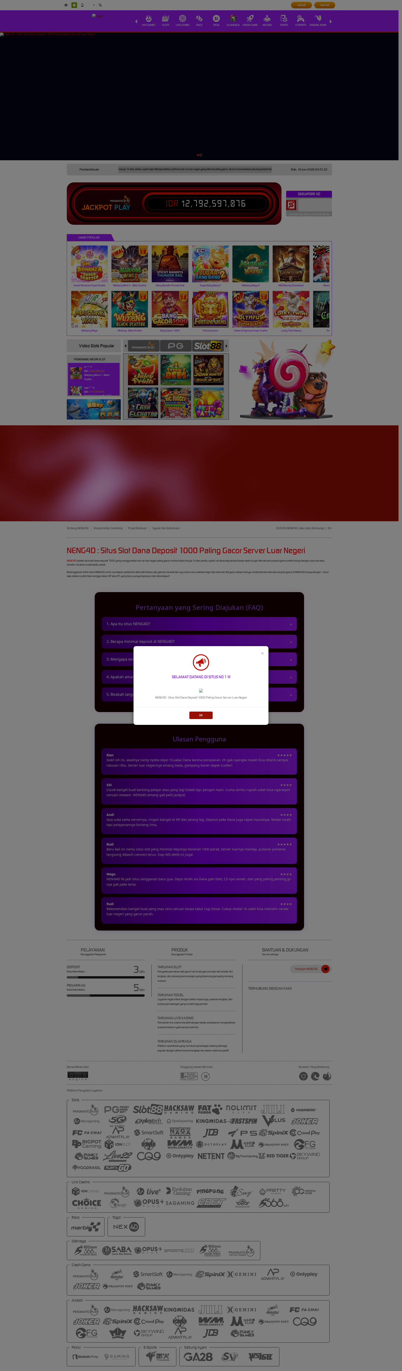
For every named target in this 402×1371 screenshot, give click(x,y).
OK (201, 715)
